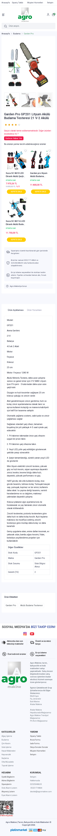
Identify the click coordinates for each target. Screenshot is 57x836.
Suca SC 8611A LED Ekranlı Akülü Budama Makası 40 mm (16, 223)
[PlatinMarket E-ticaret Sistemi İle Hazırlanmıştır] (18, 830)
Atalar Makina (36, 704)
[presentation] (2, 100)
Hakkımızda (35, 780)
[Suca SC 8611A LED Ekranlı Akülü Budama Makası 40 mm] (16, 208)
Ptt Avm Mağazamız (38, 721)
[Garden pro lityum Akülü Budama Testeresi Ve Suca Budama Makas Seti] (40, 160)
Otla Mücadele (8, 762)
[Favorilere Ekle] (25, 151)
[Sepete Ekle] (16, 192)
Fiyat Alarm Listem (9, 795)
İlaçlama (5, 758)
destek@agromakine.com (41, 792)
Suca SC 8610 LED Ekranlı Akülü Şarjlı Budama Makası (15, 175)
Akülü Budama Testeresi (31, 605)
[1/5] (5, 124)
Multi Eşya (34, 696)
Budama (5, 740)
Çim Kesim (6, 743)
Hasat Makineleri (9, 751)
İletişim (33, 777)
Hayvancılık (6, 754)
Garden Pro (11, 605)
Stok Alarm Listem (9, 788)
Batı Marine (35, 701)
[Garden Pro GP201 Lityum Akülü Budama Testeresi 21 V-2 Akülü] (28, 65)
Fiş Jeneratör (35, 699)
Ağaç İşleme (7, 736)
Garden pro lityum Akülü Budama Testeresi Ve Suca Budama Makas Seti (39, 175)
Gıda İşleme (6, 747)
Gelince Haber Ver (13, 138)
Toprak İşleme (8, 766)
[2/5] (7, 124)
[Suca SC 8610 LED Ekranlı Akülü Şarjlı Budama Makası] (16, 160)
